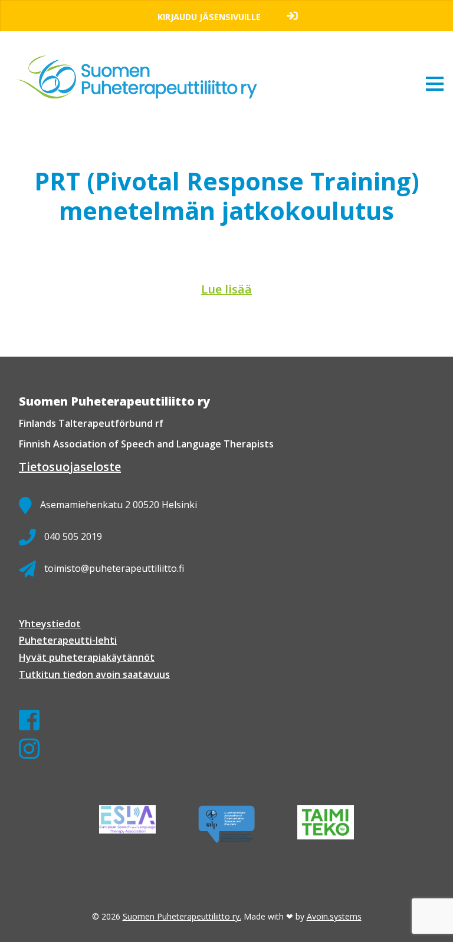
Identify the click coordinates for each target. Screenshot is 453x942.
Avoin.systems (334, 916)
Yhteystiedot (50, 623)
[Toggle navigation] (434, 83)
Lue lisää (226, 289)
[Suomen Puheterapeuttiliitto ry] (141, 66)
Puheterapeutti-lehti (68, 640)
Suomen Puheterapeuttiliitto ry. (182, 916)
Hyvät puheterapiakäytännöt (87, 657)
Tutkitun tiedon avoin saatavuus (94, 674)
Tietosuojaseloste (70, 467)
